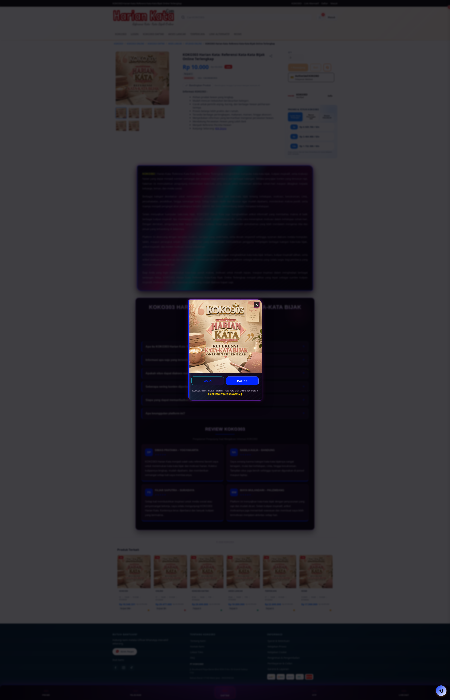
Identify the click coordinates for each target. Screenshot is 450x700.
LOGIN (208, 380)
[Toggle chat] (441, 690)
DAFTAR (242, 380)
